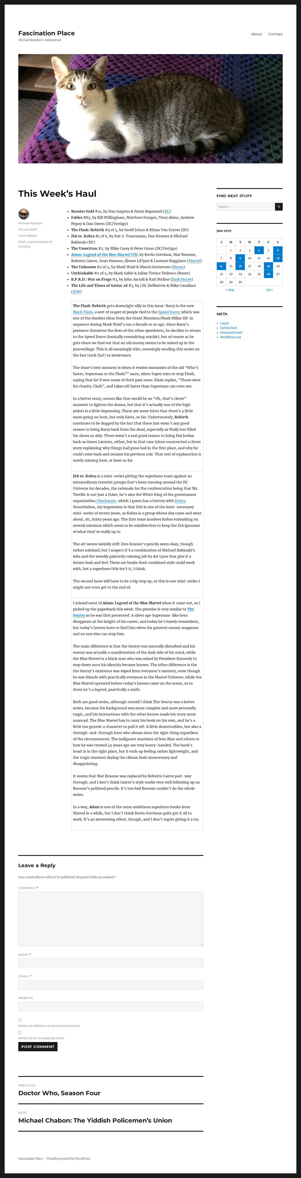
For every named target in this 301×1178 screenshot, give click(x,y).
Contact (275, 34)
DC (167, 211)
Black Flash (83, 312)
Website (25, 998)
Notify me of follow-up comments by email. (49, 1025)
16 (240, 266)
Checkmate (106, 500)
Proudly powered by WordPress (68, 1159)
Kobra (180, 500)
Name (24, 955)
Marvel (194, 261)
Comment (28, 888)
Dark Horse (181, 279)
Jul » (269, 290)
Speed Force (168, 312)
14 (221, 266)
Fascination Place (46, 33)
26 (268, 274)
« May (230, 290)
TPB (104, 254)
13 (278, 258)
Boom (178, 267)
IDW (76, 291)
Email (25, 976)
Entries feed (228, 328)
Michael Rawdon (30, 223)
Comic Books (27, 235)
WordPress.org (230, 337)
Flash (22, 242)
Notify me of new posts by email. (41, 1038)
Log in (224, 323)
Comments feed (231, 332)
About (256, 34)
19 (268, 266)
